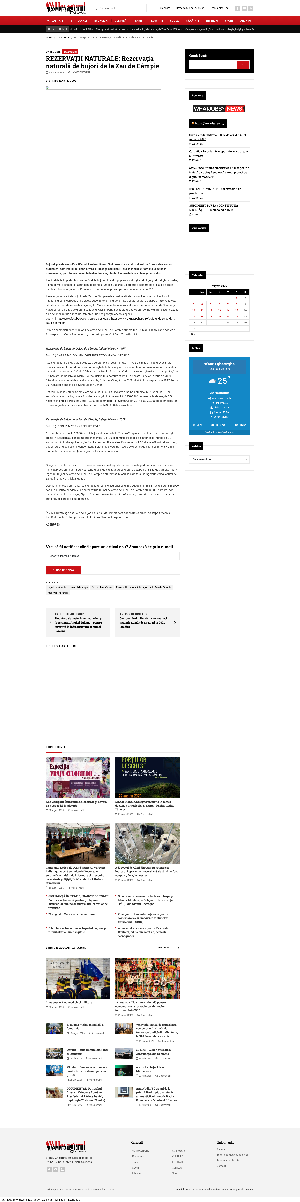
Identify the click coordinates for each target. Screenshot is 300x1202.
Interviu (212, 20)
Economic (101, 20)
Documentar (63, 37)
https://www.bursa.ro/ (209, 123)
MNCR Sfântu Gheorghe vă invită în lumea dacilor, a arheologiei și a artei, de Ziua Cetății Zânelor (105, 29)
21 (228, 316)
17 (193, 316)
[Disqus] (113, 695)
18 (202, 316)
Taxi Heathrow (9, 1199)
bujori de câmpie (57, 587)
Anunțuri (246, 20)
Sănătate (192, 20)
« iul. (192, 333)
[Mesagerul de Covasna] (66, 8)
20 (219, 316)
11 (202, 310)
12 (210, 310)
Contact (221, 1165)
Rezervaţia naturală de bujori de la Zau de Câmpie (143, 587)
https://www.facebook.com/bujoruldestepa (81, 318)
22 (236, 316)
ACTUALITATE (55, 20)
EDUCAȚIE (157, 20)
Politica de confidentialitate (99, 1189)
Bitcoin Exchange (29, 1199)
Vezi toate (163, 947)
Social (174, 20)
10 (193, 310)
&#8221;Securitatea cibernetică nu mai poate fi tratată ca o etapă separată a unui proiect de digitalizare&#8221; (219, 172)
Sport (229, 20)
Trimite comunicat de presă (189, 8)
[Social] (237, 8)
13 (219, 310)
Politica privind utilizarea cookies (63, 1189)
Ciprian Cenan (89, 494)
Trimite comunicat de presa (232, 1154)
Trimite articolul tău (219, 8)
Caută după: (198, 55)
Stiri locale (79, 20)
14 (228, 310)
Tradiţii (138, 20)
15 (236, 310)
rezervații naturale (58, 592)
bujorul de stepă (79, 587)
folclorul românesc (102, 587)
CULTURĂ (120, 20)
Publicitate (164, 8)
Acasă (49, 37)
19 (210, 316)
